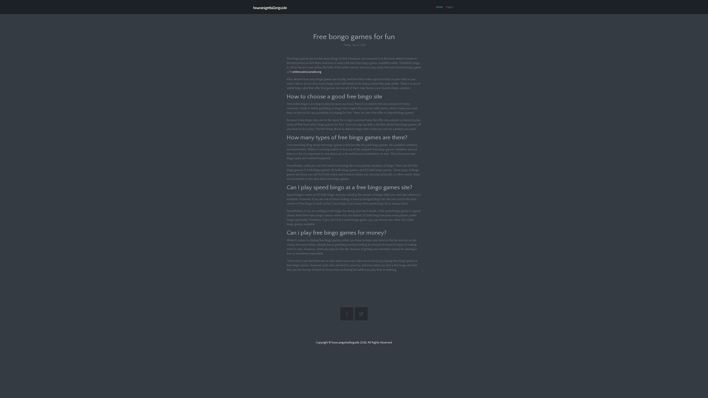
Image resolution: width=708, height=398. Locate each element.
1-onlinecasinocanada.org (305, 72)
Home (439, 7)
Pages (449, 7)
